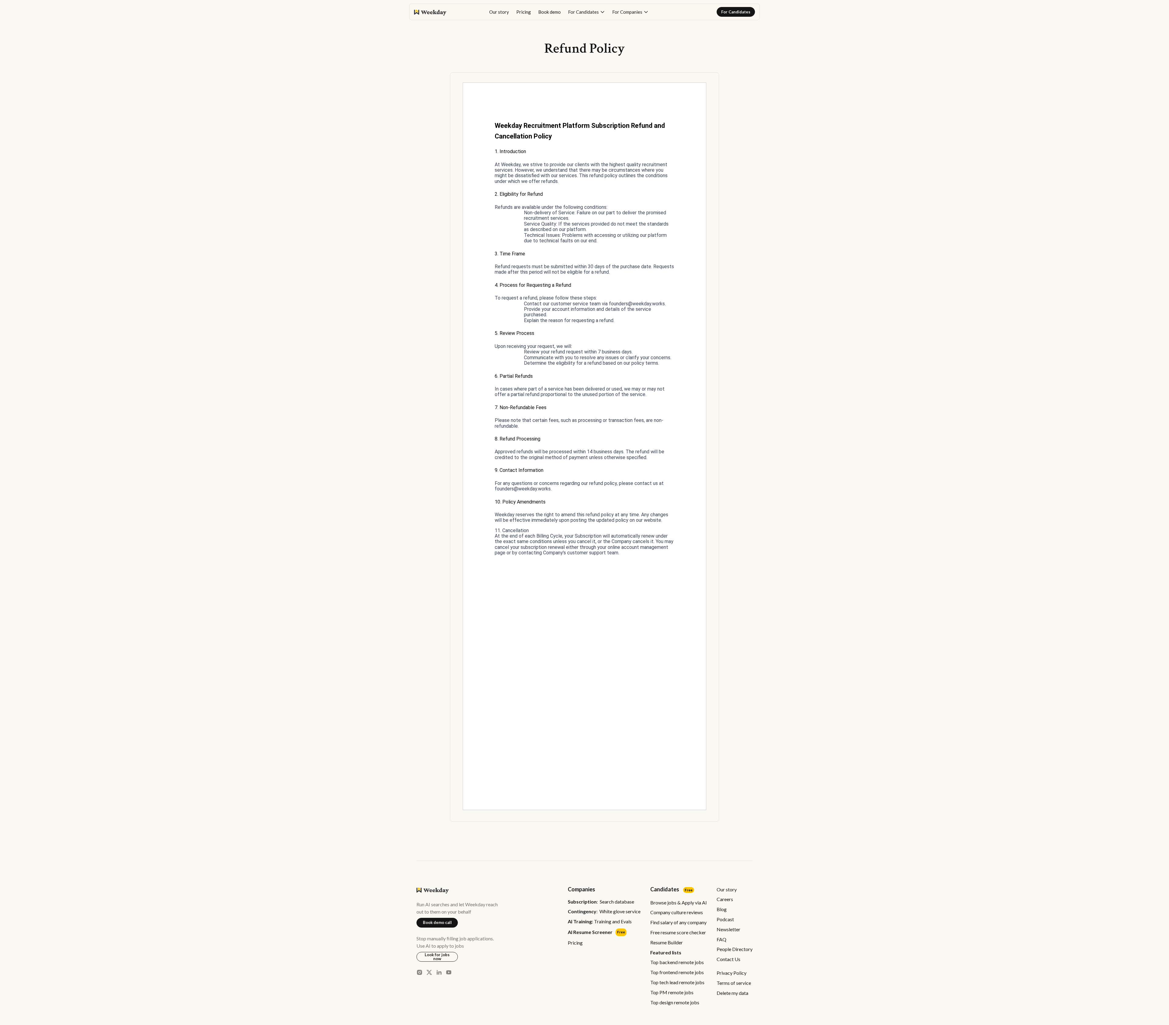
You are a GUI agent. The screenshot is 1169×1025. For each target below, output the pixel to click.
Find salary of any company (678, 922)
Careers (725, 899)
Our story (499, 12)
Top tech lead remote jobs (677, 982)
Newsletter (728, 929)
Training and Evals (600, 921)
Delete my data (732, 993)
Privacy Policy (731, 973)
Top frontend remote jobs (677, 972)
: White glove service (604, 911)
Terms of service (734, 983)
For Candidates (735, 11)
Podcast (725, 919)
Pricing (523, 12)
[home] (430, 12)
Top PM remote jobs (671, 992)
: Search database (601, 901)
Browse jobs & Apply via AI (678, 902)
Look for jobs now (437, 956)
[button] (586, 12)
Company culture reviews (676, 912)
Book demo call (437, 922)
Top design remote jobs (674, 1002)
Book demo (549, 12)
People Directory (735, 949)
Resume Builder (666, 942)
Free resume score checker (678, 932)
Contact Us (728, 959)
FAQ (721, 939)
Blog (722, 909)
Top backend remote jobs (677, 962)
